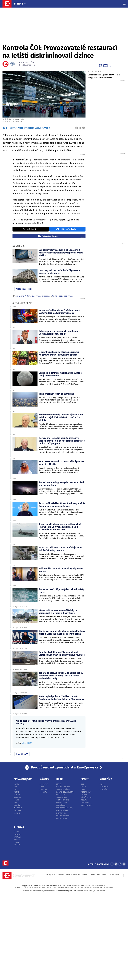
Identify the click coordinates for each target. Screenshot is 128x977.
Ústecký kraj (61, 795)
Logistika (17, 797)
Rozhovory (44, 784)
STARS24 (19, 826)
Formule (84, 795)
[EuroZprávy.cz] (8, 4)
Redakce (61, 875)
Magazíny (106, 779)
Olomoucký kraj (62, 800)
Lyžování (84, 800)
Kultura (17, 795)
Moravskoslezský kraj (65, 792)
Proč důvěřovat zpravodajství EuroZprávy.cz (27, 128)
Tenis (83, 789)
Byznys (18, 3)
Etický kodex (51, 875)
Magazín (17, 805)
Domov (16, 784)
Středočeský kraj (63, 787)
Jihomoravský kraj (63, 789)
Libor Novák (27, 743)
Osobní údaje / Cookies (99, 875)
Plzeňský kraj (61, 802)
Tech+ (102, 784)
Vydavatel (77, 875)
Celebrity (17, 834)
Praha (70, 296)
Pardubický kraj (62, 810)
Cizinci (54, 296)
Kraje (59, 779)
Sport (16, 789)
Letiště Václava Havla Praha (29, 296)
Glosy (42, 787)
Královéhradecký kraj (64, 808)
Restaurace (62, 296)
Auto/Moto (104, 787)
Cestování (103, 789)
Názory (44, 779)
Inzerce (85, 875)
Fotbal (83, 787)
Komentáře (44, 789)
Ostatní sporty (86, 805)
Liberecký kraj (61, 813)
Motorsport (85, 792)
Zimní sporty (85, 802)
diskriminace (46, 296)
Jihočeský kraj (61, 797)
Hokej (83, 784)
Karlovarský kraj (63, 816)
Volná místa (114, 875)
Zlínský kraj (61, 805)
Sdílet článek (105, 65)
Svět (15, 787)
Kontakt (69, 875)
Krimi (15, 802)
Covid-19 (17, 813)
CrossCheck (18, 810)
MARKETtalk (18, 808)
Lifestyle (17, 837)
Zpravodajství (23, 779)
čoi (16, 296)
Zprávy (16, 832)
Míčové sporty (86, 797)
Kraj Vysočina (61, 818)
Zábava (16, 842)
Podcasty (43, 792)
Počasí (16, 800)
